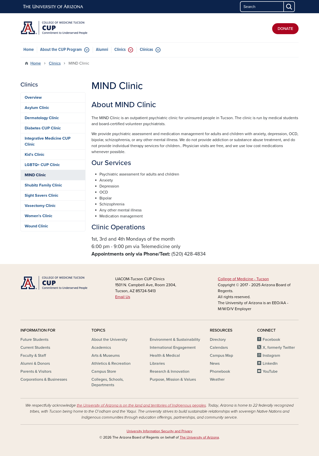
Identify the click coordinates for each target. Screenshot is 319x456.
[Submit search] (289, 6)
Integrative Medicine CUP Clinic (48, 141)
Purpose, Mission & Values (173, 379)
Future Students (34, 339)
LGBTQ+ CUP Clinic (42, 164)
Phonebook (220, 371)
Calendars (219, 347)
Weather (217, 379)
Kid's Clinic (34, 154)
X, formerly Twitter (279, 347)
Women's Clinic (38, 215)
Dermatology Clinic (42, 117)
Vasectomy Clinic (40, 205)
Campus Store (103, 371)
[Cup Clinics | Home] (64, 28)
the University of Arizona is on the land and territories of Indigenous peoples (141, 405)
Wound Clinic (36, 226)
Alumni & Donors (35, 363)
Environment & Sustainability (175, 339)
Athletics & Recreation (111, 363)
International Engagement (173, 347)
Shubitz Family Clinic (43, 185)
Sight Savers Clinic (41, 195)
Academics (101, 347)
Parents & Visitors (35, 371)
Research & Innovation (169, 371)
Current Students (35, 347)
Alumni (102, 50)
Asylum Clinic (37, 107)
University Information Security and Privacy (159, 431)
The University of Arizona (199, 437)
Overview (33, 97)
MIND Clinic (35, 175)
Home (28, 50)
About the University (109, 339)
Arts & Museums (105, 355)
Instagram (271, 355)
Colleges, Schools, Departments (107, 382)
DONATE (285, 28)
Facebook (271, 339)
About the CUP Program (61, 50)
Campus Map (221, 355)
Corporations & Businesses (43, 379)
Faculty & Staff (33, 355)
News (215, 363)
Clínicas (146, 50)
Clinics (120, 50)
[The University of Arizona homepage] (53, 6)
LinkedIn (270, 363)
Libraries (157, 363)
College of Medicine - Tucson (243, 278)
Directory (218, 339)
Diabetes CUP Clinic (43, 128)
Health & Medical (165, 355)
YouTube (270, 371)
